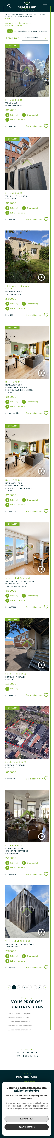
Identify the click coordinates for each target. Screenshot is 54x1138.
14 (40, 987)
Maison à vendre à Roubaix (18, 1017)
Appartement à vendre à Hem (19, 1030)
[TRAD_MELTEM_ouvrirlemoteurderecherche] (9, 6)
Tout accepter (27, 1127)
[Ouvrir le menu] (45, 6)
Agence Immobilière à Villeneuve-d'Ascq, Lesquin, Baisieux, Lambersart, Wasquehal (25, 15)
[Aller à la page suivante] (45, 987)
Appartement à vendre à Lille (19, 1021)
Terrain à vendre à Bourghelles (20, 1013)
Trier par (12, 37)
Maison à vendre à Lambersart (20, 1026)
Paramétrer (26, 1118)
